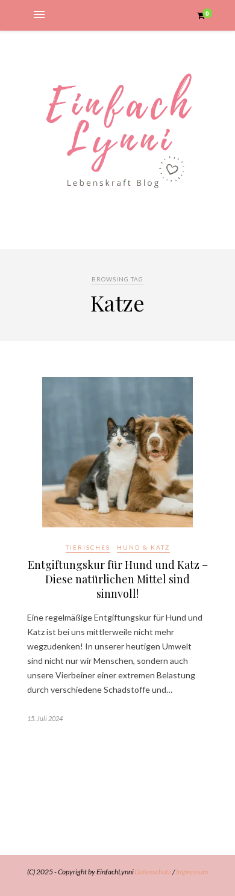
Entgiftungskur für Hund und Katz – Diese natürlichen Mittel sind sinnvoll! (118, 579)
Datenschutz (152, 871)
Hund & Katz (143, 547)
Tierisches (88, 547)
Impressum (192, 871)
